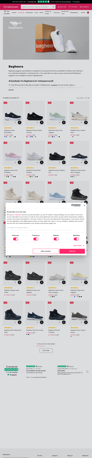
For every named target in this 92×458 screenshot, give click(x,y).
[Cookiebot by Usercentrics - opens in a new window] (72, 205)
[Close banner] (84, 205)
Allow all (72, 251)
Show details (77, 245)
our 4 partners (17, 214)
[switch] (35, 239)
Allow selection (46, 251)
